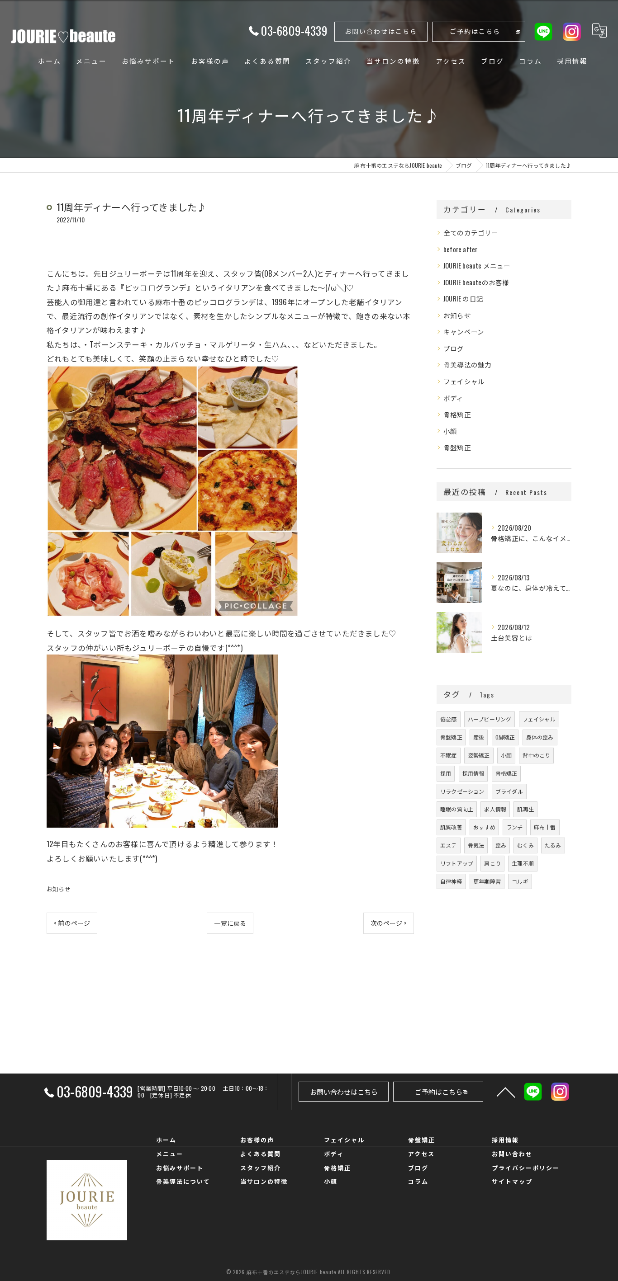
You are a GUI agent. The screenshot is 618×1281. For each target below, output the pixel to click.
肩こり (492, 863)
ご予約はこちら (475, 31)
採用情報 (473, 773)
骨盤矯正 (457, 447)
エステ (448, 845)
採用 (445, 773)
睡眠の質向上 (456, 809)
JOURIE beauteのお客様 (476, 282)
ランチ (514, 827)
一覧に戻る (230, 923)
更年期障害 (487, 881)
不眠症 (448, 755)
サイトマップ (512, 1181)
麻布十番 (545, 827)
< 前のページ (72, 923)
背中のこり (536, 755)
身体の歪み (540, 737)
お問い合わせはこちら (381, 31)
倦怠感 (448, 719)
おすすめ (484, 827)
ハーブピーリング (490, 719)
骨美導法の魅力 (467, 364)
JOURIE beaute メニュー (477, 265)
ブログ (453, 348)
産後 (478, 737)
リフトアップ (456, 863)
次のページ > (389, 923)
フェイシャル (464, 381)
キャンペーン (463, 331)
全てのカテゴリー (471, 232)
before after (460, 249)
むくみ (525, 845)
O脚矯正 (505, 737)
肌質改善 (451, 827)
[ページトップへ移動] (506, 1092)
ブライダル (509, 791)
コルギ (520, 881)
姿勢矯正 (479, 755)
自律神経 (451, 881)
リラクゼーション (462, 791)
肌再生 (525, 809)
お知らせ (59, 888)
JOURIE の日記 (463, 298)
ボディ (453, 398)
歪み (500, 845)
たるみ (553, 845)
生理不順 (523, 863)
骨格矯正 (457, 414)
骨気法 (476, 845)
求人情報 (495, 809)
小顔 (450, 431)
